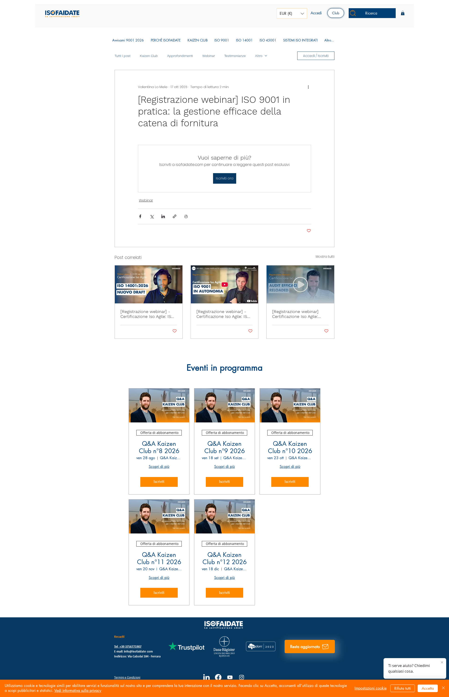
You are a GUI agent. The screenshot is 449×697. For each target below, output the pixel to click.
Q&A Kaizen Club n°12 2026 (225, 558)
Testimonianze (235, 56)
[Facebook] (218, 677)
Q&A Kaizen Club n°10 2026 (290, 447)
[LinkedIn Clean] (206, 677)
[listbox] (292, 13)
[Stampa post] (186, 216)
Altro (258, 56)
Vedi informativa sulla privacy (77, 690)
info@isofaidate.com (138, 651)
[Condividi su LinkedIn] (163, 216)
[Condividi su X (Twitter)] (151, 216)
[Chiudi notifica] (442, 662)
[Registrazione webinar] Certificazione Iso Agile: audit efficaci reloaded (295, 314)
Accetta (428, 688)
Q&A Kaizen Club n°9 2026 (224, 447)
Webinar (208, 56)
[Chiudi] (443, 688)
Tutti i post (122, 56)
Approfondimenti (180, 56)
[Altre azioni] (308, 87)
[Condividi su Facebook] (140, 216)
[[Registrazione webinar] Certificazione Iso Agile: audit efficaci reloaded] (300, 284)
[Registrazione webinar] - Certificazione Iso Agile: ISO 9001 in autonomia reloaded (224, 314)
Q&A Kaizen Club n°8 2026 (159, 447)
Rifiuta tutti (402, 688)
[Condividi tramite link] (174, 216)
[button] (292, 13)
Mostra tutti (325, 256)
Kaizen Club (149, 56)
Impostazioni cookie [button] (371, 688)
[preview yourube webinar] (224, 284)
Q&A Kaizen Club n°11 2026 (159, 558)
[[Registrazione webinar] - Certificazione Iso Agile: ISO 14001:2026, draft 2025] (148, 284)
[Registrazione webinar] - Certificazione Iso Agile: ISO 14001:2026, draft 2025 (147, 314)
